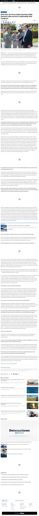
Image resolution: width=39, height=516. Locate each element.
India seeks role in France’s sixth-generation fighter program (13, 484)
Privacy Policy (4, 504)
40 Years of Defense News (31, 2)
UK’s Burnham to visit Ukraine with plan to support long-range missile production (16, 482)
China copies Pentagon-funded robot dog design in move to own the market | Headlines (19, 449)
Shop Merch (13, 509)
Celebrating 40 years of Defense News (8, 387)
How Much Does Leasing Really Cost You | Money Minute (15, 453)
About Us (30, 504)
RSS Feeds (12, 508)
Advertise (21, 504)
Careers (30, 506)
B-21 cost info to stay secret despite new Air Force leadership (19, 225)
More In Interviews (5, 377)
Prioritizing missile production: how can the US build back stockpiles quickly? (17, 444)
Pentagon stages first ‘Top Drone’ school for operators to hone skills (13, 411)
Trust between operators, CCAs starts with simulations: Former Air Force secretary (13, 380)
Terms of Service (4, 506)
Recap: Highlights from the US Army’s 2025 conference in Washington (11, 404)
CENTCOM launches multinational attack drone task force (12, 479)
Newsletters (13, 506)
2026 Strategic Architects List (21, 2)
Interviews (3, 12)
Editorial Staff (22, 508)
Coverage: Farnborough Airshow (11, 2)
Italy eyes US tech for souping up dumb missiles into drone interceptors (14, 477)
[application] (19, 430)
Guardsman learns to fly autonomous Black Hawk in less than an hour (13, 395)
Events (12, 507)
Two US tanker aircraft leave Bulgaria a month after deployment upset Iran (15, 474)
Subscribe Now (13, 504)
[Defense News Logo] (12, 0)
